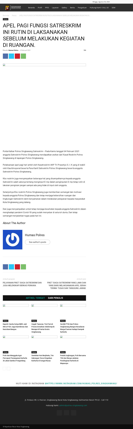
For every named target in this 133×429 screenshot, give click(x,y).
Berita (72, 7)
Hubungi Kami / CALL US (99, 7)
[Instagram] (124, 2)
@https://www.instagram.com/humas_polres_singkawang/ (81, 383)
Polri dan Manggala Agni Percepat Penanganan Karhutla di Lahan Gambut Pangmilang (15, 358)
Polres (14, 15)
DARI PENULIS (55, 298)
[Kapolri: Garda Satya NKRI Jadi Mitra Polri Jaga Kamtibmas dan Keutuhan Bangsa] (16, 313)
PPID (47, 7)
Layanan (55, 7)
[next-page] (8, 368)
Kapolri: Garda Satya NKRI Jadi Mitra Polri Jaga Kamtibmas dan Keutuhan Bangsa (15, 326)
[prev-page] (4, 368)
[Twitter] (11, 56)
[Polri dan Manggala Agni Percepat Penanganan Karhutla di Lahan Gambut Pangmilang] (16, 344)
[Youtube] (128, 2)
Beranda (31, 7)
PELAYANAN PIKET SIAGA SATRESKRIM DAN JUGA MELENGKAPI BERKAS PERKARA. (22, 284)
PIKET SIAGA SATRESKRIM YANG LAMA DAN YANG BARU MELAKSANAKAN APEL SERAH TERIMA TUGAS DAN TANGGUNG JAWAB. (66, 285)
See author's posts (37, 242)
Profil (40, 7)
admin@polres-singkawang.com (73, 405)
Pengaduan (82, 7)
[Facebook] (120, 2)
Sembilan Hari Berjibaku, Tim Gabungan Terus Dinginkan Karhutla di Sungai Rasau (42, 358)
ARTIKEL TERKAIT (35, 298)
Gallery (64, 7)
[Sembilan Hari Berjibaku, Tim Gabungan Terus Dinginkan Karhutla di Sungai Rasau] (44, 344)
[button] (116, 2)
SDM (113, 7)
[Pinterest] (17, 56)
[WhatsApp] (23, 56)
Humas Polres (13, 50)
